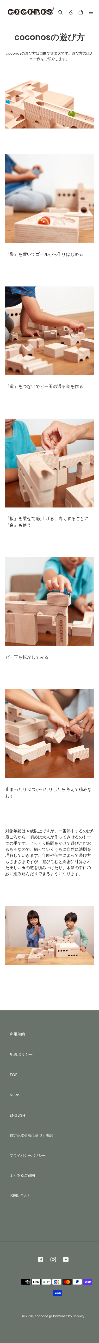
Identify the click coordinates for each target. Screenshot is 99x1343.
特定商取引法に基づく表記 (31, 1135)
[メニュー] (91, 12)
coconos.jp (43, 1316)
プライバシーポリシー (28, 1155)
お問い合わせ (20, 1195)
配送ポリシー (21, 1054)
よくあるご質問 (22, 1175)
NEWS (15, 1095)
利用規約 (17, 1034)
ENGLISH (17, 1115)
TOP (14, 1075)
